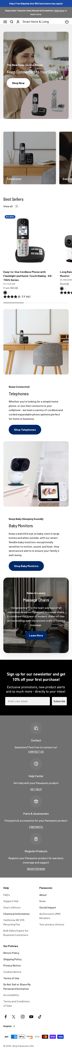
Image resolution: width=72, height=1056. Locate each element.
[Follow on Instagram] (22, 1016)
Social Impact (47, 907)
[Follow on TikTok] (40, 1016)
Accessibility (11, 994)
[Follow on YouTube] (31, 1016)
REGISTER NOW (36, 868)
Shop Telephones (25, 429)
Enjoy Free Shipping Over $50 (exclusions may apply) (36, 3)
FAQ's (6, 894)
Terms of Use (11, 978)
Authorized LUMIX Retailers (50, 916)
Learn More (36, 635)
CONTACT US (36, 751)
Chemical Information (16, 913)
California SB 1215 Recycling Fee (13, 922)
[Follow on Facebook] (5, 1016)
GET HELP (36, 789)
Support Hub (10, 901)
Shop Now (18, 83)
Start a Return (12, 907)
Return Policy (11, 952)
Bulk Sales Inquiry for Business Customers (15, 932)
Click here (59, 10)
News (42, 901)
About (43, 894)
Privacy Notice (12, 965)
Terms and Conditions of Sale (16, 1003)
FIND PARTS (36, 826)
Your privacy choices (51, 924)
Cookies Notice (12, 971)
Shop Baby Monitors (26, 565)
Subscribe (59, 701)
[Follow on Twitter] (14, 1016)
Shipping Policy (12, 959)
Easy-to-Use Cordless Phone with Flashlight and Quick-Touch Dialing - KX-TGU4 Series (28, 275)
